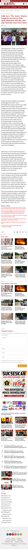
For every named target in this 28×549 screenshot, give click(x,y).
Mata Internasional (5, 502)
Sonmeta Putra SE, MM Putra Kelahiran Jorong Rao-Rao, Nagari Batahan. (13, 414)
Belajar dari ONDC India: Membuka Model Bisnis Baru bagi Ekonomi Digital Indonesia (14, 457)
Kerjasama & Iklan (19, 541)
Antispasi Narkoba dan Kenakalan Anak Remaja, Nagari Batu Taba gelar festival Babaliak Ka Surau (18, 486)
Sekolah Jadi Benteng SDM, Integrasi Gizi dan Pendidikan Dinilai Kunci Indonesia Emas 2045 (6, 426)
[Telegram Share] (23, 232)
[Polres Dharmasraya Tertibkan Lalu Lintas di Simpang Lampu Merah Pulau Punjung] (7, 255)
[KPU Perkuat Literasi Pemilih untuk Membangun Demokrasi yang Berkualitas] (7, 433)
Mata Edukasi (4, 497)
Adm (5, 25)
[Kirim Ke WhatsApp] (26, 232)
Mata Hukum (6, 518)
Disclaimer (20, 540)
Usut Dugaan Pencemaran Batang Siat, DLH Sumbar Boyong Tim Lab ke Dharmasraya (13, 219)
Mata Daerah (4, 13)
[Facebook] (7, 534)
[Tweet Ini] (17, 232)
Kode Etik (19, 538)
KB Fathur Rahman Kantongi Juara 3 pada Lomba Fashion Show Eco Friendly (19, 480)
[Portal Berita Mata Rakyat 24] (9, 4)
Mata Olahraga (4, 512)
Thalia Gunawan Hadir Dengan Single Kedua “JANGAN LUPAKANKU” (11, 226)
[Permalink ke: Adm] (2, 25)
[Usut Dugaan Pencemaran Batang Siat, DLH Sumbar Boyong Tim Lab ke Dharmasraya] (21, 255)
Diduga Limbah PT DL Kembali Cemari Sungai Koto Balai (13, 223)
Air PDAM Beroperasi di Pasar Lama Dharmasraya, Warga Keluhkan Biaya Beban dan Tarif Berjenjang (13, 208)
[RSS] (21, 534)
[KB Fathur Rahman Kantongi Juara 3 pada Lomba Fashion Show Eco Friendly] (6, 480)
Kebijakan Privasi (9, 541)
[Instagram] (15, 534)
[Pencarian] (26, 4)
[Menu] (2, 4)
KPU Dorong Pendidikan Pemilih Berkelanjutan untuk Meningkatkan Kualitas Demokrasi (20, 426)
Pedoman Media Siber (10, 540)
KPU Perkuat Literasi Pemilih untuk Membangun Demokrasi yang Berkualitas (7, 439)
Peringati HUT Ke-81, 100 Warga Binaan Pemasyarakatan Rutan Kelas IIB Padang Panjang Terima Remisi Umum (19, 473)
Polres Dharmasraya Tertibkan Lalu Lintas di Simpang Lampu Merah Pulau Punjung (14, 216)
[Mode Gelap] (24, 4)
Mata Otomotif (6, 514)
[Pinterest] (13, 534)
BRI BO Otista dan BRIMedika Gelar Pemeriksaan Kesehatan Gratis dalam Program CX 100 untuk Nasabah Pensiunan (14, 462)
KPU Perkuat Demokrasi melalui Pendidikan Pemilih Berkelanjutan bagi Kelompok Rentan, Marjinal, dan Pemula (20, 439)
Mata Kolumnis (4, 506)
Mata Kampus (4, 504)
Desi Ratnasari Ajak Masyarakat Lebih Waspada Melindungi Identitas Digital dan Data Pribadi (15, 446)
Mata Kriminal (6, 520)
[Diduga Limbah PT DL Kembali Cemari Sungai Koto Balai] (7, 269)
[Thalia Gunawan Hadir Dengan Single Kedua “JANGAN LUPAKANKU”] (21, 269)
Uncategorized (4, 522)
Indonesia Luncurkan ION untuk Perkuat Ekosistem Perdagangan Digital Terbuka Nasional (14, 452)
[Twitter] (10, 534)
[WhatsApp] (18, 534)
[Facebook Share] (14, 232)
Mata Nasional (4, 508)
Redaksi (13, 538)
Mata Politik (4, 516)
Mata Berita (10, 13)
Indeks (8, 538)
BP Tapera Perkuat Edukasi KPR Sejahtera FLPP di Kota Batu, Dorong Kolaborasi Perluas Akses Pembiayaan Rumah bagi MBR (15, 467)
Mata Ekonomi (4, 499)
